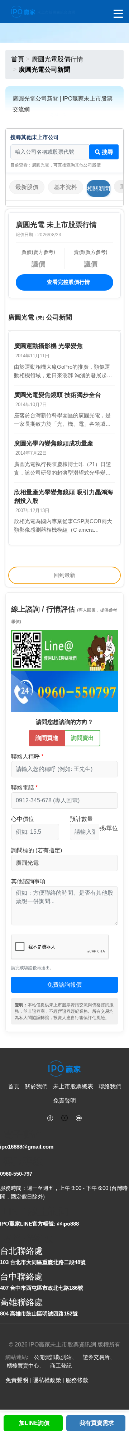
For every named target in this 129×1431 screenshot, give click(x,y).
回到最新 (64, 575)
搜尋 (106, 152)
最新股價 (26, 187)
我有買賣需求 (97, 1423)
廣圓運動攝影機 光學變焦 (48, 346)
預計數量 (81, 819)
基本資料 (65, 187)
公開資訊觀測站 (53, 1357)
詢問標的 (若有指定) (36, 850)
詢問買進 (46, 738)
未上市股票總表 (73, 1086)
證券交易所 (96, 1357)
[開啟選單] (118, 14)
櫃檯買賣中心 (23, 1366)
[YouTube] (79, 1117)
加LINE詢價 (34, 1423)
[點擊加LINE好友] (64, 650)
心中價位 (22, 819)
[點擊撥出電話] (64, 691)
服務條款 (77, 1380)
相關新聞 (98, 188)
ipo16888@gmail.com (26, 1147)
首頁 (17, 59)
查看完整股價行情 (68, 281)
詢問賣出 (82, 738)
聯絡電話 (22, 788)
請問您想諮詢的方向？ (64, 722)
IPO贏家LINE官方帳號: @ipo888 (39, 1224)
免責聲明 (64, 1101)
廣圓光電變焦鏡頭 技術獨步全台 (57, 395)
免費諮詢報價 (64, 985)
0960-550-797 (16, 1174)
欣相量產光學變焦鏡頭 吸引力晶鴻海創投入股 (63, 496)
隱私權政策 (47, 1380)
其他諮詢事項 (28, 881)
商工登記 (61, 1366)
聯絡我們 (110, 1086)
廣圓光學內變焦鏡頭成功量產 (53, 443)
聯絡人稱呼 (25, 756)
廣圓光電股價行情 (57, 59)
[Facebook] (50, 1117)
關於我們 (36, 1086)
